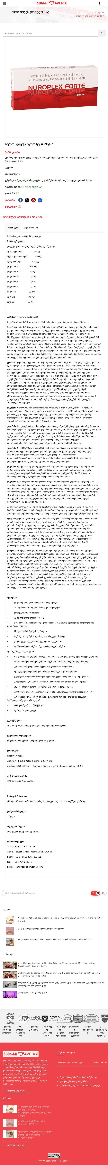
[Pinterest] (33, 200)
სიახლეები (8, 954)
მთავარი (99, 12)
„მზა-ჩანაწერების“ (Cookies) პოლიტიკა (79, 1085)
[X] (27, 200)
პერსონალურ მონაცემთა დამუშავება (78, 1077)
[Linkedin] (40, 200)
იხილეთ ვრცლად (15, 1091)
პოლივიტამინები (14, 161)
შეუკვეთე (11, 206)
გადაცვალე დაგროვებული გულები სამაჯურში (41, 929)
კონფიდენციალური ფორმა (73, 1081)
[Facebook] (20, 200)
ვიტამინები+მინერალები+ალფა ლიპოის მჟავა (67, 180)
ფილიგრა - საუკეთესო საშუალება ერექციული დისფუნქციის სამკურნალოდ (55, 939)
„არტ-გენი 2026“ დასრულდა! (32, 993)
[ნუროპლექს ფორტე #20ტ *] (54, 87)
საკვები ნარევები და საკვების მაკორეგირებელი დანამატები (65, 157)
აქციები (7, 909)
